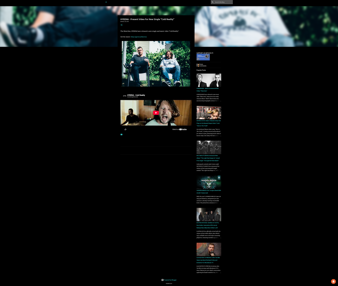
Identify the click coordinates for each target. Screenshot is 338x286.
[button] (121, 25)
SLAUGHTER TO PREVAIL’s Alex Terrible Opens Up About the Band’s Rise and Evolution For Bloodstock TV (208, 260)
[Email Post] (121, 135)
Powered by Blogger (170, 280)
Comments (202, 66)
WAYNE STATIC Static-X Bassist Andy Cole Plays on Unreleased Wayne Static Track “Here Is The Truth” (209, 123)
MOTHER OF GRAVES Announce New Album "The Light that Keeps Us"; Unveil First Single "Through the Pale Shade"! (208, 158)
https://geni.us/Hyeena (139, 37)
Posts (201, 64)
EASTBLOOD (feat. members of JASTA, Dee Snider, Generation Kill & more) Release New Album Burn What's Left (208, 225)
